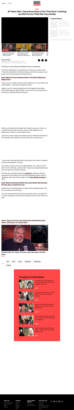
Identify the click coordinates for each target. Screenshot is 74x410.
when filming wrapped (37, 177)
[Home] (36, 3)
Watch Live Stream (31, 405)
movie (20, 261)
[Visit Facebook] (51, 401)
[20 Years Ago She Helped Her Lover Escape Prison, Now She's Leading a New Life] (37, 284)
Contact (6, 407)
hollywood (28, 261)
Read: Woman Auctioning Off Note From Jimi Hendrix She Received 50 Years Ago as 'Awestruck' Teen (24, 184)
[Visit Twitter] (54, 401)
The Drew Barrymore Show (43, 407)
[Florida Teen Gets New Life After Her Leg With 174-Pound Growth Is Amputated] (37, 319)
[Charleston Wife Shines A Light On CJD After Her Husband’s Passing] (37, 296)
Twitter (17, 404)
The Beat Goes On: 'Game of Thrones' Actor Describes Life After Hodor (23, 253)
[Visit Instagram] (57, 401)
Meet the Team (7, 404)
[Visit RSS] (62, 401)
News (3, 3)
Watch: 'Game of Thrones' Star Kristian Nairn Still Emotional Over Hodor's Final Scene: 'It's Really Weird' (23, 221)
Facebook (17, 402)
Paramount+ (41, 402)
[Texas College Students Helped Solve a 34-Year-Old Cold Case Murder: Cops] (37, 331)
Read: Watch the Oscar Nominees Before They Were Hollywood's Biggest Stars (23, 78)
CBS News (41, 404)
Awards (5, 405)
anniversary (37, 261)
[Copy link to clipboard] (46, 60)
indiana (9, 265)
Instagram (17, 405)
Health (37, 300)
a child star (28, 173)
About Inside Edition (8, 402)
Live (10, 3)
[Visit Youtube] (59, 401)
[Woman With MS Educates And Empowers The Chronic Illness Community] (37, 307)
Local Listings (30, 404)
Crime (36, 288)
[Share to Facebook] (39, 60)
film (8, 261)
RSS (16, 408)
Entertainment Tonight (44, 405)
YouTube (17, 407)
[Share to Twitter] (42, 60)
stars (13, 261)
